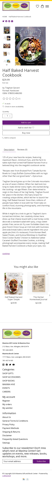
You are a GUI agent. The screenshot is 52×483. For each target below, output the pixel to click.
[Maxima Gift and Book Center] (16, 6)
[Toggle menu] (47, 6)
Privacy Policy (8, 424)
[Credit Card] (23, 479)
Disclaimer (7, 435)
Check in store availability (14, 106)
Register (6, 400)
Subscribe (41, 461)
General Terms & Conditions (15, 420)
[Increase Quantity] (9, 116)
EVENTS (6, 388)
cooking (6, 253)
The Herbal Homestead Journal (38, 298)
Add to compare (10, 138)
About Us (6, 417)
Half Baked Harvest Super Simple (13, 298)
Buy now (26, 133)
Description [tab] (9, 149)
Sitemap (6, 442)
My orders (7, 404)
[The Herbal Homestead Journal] (38, 283)
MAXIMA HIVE (8, 384)
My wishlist (7, 408)
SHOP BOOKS (8, 380)
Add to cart (26, 122)
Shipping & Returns (11, 431)
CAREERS (6, 391)
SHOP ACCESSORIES (11, 377)
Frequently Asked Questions (15, 439)
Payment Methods (10, 428)
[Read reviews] (10, 98)
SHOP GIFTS (7, 373)
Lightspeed (6, 476)
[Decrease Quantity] (4, 116)
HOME (4, 16)
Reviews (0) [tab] (22, 149)
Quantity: (5, 111)
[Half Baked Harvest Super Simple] (13, 283)
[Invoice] (27, 479)
